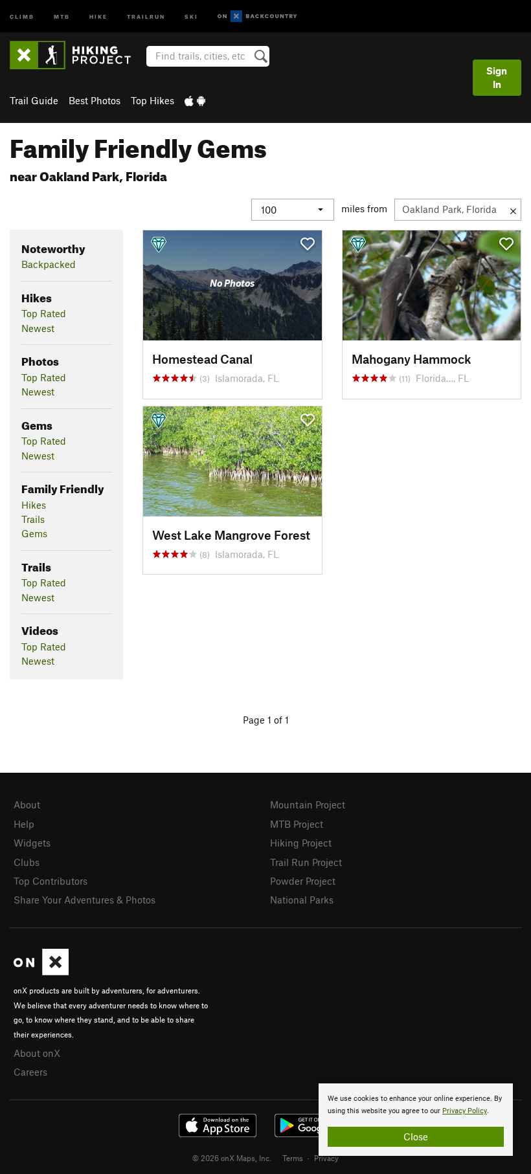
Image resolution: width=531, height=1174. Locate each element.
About (27, 804)
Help (24, 824)
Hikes (33, 505)
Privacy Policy (464, 1111)
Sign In (496, 77)
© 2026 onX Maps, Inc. (231, 1157)
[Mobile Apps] (195, 100)
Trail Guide (34, 100)
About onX (37, 1053)
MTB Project (296, 824)
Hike (98, 16)
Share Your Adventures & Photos (84, 899)
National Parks (301, 899)
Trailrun (146, 16)
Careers (30, 1072)
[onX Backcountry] (257, 16)
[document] (416, 1119)
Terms (292, 1157)
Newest (37, 328)
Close (415, 1136)
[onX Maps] (41, 971)
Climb (22, 16)
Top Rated (43, 313)
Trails (33, 519)
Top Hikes (152, 100)
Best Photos (94, 100)
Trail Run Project (306, 862)
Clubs (27, 862)
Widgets (32, 842)
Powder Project (302, 881)
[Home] (77, 55)
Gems (34, 533)
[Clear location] (513, 210)
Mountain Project (307, 804)
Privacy (326, 1157)
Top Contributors (50, 881)
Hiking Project (301, 842)
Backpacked (48, 264)
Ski (191, 16)
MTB (62, 16)
